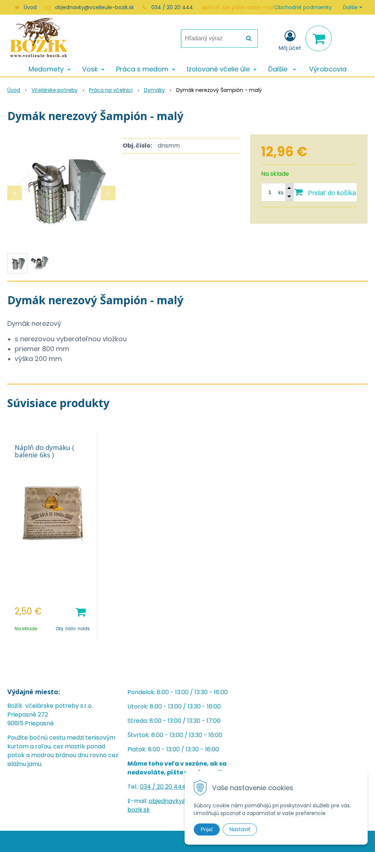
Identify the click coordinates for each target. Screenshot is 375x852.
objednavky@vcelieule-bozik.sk (94, 7)
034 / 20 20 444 (172, 7)
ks (280, 192)
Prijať (207, 829)
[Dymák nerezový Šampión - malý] (61, 189)
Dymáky (154, 90)
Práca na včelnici (111, 90)
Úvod (30, 7)
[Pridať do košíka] (80, 611)
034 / (148, 786)
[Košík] (318, 38)
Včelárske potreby (54, 90)
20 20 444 (171, 786)
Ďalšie (351, 7)
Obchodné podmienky (303, 7)
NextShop (172, 841)
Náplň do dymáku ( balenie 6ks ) (44, 451)
